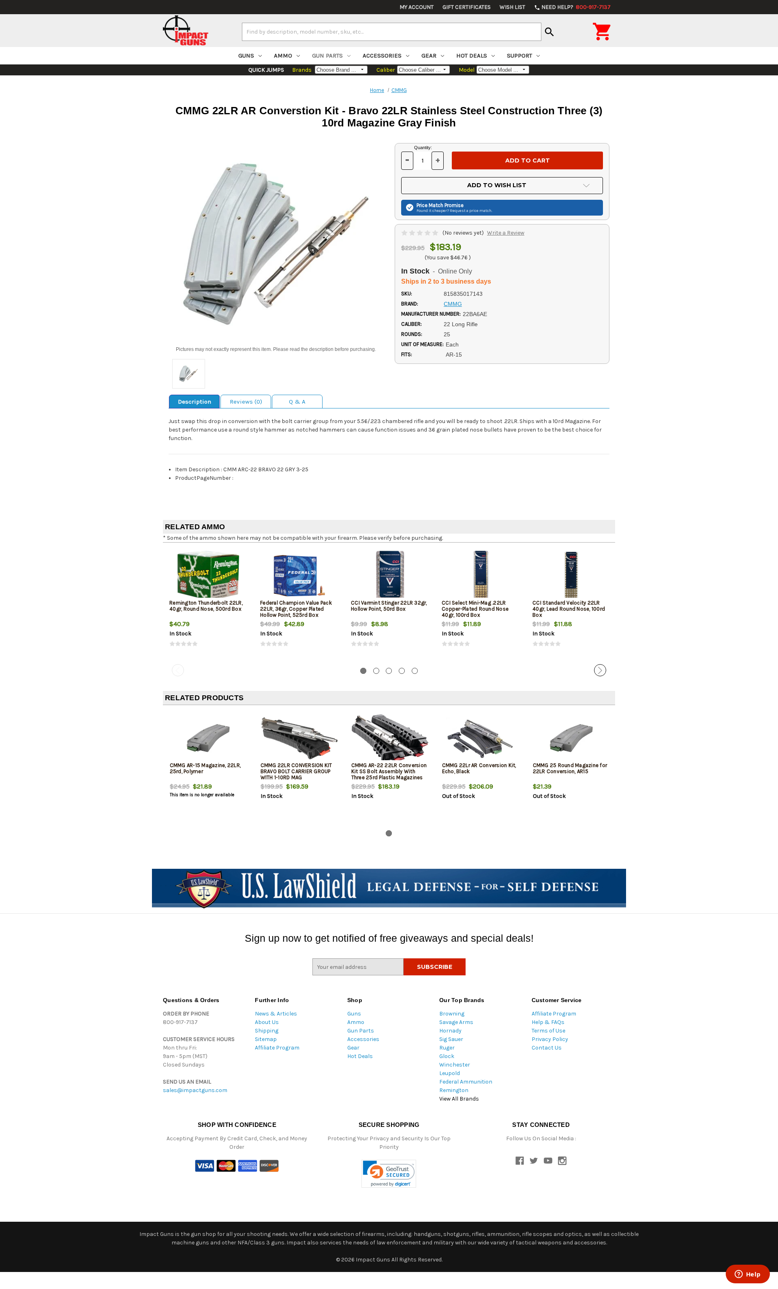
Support (519, 55)
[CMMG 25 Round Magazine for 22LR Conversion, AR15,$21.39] (571, 738)
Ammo (283, 55)
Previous (178, 670)
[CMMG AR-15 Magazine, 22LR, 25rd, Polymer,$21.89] (208, 738)
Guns (246, 55)
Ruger (447, 1047)
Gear (428, 55)
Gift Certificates (466, 7)
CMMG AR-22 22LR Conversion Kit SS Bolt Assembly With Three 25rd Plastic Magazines (389, 771)
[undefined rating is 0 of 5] (420, 232)
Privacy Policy (550, 1039)
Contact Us (547, 1047)
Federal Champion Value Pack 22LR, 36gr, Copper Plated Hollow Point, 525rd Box (296, 609)
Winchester (454, 1064)
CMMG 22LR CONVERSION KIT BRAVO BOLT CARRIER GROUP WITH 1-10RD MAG (296, 771)
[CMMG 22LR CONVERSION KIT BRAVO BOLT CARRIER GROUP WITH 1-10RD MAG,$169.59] (299, 738)
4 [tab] (402, 671)
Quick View (209, 575)
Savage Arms (456, 1022)
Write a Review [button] (505, 232)
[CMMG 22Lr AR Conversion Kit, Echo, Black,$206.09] (480, 738)
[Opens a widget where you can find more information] (747, 1275)
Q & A (297, 401)
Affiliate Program (277, 1047)
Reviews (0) (246, 401)
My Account (417, 7)
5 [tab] (415, 671)
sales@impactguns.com (195, 1090)
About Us (267, 1022)
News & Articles (276, 1013)
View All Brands (459, 1098)
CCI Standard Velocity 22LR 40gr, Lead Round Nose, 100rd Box (568, 609)
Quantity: (423, 147)
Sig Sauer (451, 1039)
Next (600, 670)
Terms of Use (548, 1030)
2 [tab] (376, 671)
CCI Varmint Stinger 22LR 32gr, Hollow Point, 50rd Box (389, 606)
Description (194, 401)
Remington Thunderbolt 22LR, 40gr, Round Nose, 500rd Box (206, 606)
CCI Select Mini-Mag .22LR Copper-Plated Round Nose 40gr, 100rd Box (475, 609)
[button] (389, 1173)
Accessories (382, 55)
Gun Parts (327, 55)
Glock (446, 1056)
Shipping (266, 1030)
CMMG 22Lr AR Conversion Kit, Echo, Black (479, 768)
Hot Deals (471, 55)
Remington (453, 1090)
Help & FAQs (548, 1022)
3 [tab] (389, 671)
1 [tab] (363, 671)
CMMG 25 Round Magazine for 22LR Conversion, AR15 (570, 768)
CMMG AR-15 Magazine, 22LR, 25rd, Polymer (205, 768)
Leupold (449, 1073)
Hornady (450, 1030)
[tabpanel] (208, 605)
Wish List (512, 7)
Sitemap (266, 1039)
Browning (451, 1013)
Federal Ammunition (465, 1081)
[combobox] (391, 32)
